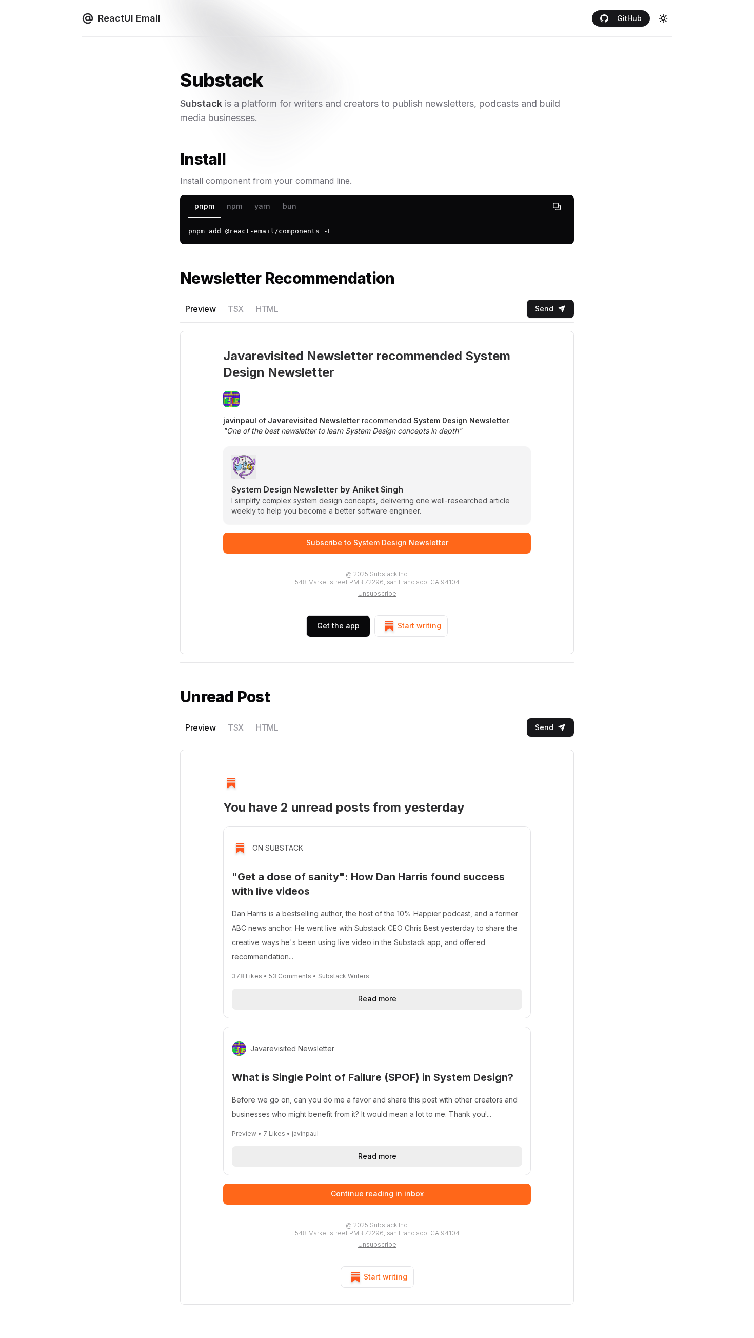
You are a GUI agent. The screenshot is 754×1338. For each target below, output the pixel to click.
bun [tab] (289, 206)
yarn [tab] (262, 206)
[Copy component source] (556, 206)
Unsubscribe (377, 593)
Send (544, 308)
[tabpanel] (377, 231)
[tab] (200, 309)
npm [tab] (234, 206)
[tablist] (377, 206)
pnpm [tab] (204, 206)
